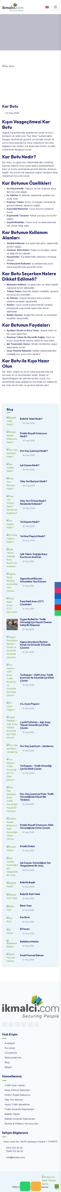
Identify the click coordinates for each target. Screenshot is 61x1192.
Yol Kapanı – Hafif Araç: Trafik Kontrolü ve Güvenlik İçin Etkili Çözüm (37, 677)
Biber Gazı (26, 905)
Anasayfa (7, 36)
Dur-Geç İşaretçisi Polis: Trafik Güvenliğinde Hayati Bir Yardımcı (37, 796)
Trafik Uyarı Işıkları (14, 1085)
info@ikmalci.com (15, 1157)
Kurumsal (9, 1048)
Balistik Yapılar (12, 1114)
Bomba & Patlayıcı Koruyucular (21, 1123)
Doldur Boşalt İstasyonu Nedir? (33, 435)
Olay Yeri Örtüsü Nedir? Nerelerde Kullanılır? (33, 502)
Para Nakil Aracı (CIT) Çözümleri (32, 603)
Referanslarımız (13, 1057)
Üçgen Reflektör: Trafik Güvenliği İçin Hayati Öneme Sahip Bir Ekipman (36, 622)
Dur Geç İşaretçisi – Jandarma (36, 746)
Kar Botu (25, 917)
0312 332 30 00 (14, 1147)
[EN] (47, 7)
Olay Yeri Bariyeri (13, 1099)
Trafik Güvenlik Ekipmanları (19, 1109)
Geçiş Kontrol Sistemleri (17, 1090)
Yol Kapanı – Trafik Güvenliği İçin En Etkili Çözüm (35, 767)
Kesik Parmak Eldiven (32, 955)
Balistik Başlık (27, 882)
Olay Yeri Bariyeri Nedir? (33, 481)
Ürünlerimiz (10, 1052)
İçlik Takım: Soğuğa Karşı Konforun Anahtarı (33, 555)
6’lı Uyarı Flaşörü (29, 703)
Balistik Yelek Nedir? (31, 418)
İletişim (8, 1067)
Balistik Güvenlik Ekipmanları (19, 1118)
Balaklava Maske (29, 941)
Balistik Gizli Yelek (30, 894)
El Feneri (25, 928)
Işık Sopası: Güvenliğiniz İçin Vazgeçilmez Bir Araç (35, 864)
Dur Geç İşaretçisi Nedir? (34, 450)
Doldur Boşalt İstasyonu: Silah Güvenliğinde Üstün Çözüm (36, 826)
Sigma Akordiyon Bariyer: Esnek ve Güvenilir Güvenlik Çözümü (35, 644)
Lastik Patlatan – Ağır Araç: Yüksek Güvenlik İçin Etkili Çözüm (35, 725)
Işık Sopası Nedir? (29, 465)
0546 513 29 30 (14, 1151)
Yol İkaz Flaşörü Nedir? (32, 536)
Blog (19, 36)
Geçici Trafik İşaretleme (17, 1104)
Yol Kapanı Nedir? (30, 521)
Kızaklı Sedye (27, 846)
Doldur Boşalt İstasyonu (17, 1094)
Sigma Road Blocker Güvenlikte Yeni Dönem (33, 580)
